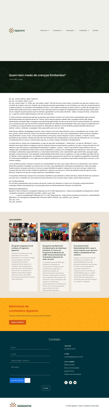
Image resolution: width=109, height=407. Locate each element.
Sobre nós (43, 30)
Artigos (20, 79)
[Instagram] (66, 382)
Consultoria (57, 30)
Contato (95, 30)
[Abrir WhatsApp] (105, 403)
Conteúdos (83, 30)
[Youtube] (75, 382)
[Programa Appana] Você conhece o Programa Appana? (22, 248)
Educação (69, 30)
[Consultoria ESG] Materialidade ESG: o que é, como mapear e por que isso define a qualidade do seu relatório (85, 250)
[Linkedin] (70, 382)
